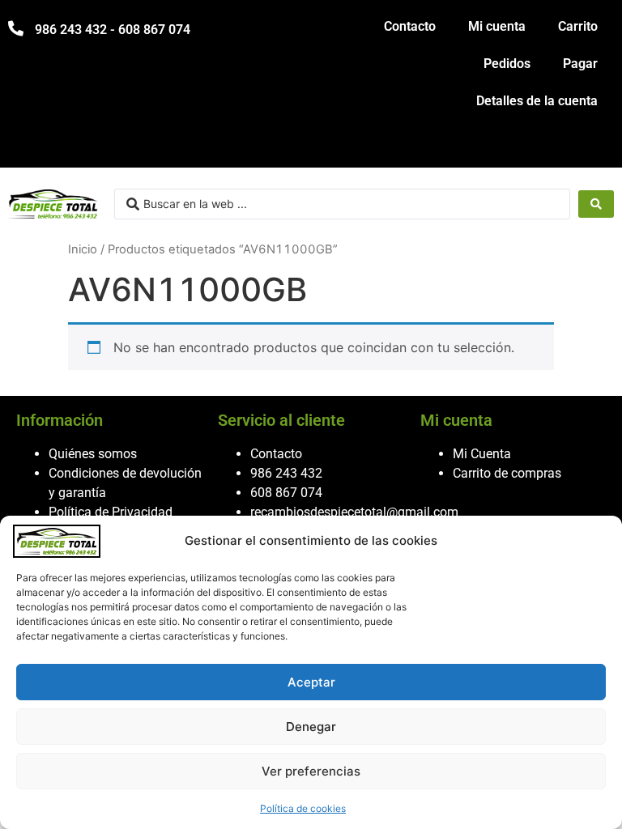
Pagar (580, 63)
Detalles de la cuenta (537, 100)
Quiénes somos (93, 453)
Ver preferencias (311, 771)
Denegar (311, 726)
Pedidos (507, 63)
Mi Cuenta (482, 453)
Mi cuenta (497, 26)
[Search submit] (596, 204)
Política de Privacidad (111, 512)
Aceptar (311, 682)
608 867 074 (286, 492)
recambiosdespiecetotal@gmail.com (354, 512)
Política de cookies (303, 808)
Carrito (578, 26)
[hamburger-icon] (595, 147)
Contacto (410, 26)
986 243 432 (286, 473)
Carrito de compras (507, 473)
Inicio (82, 249)
